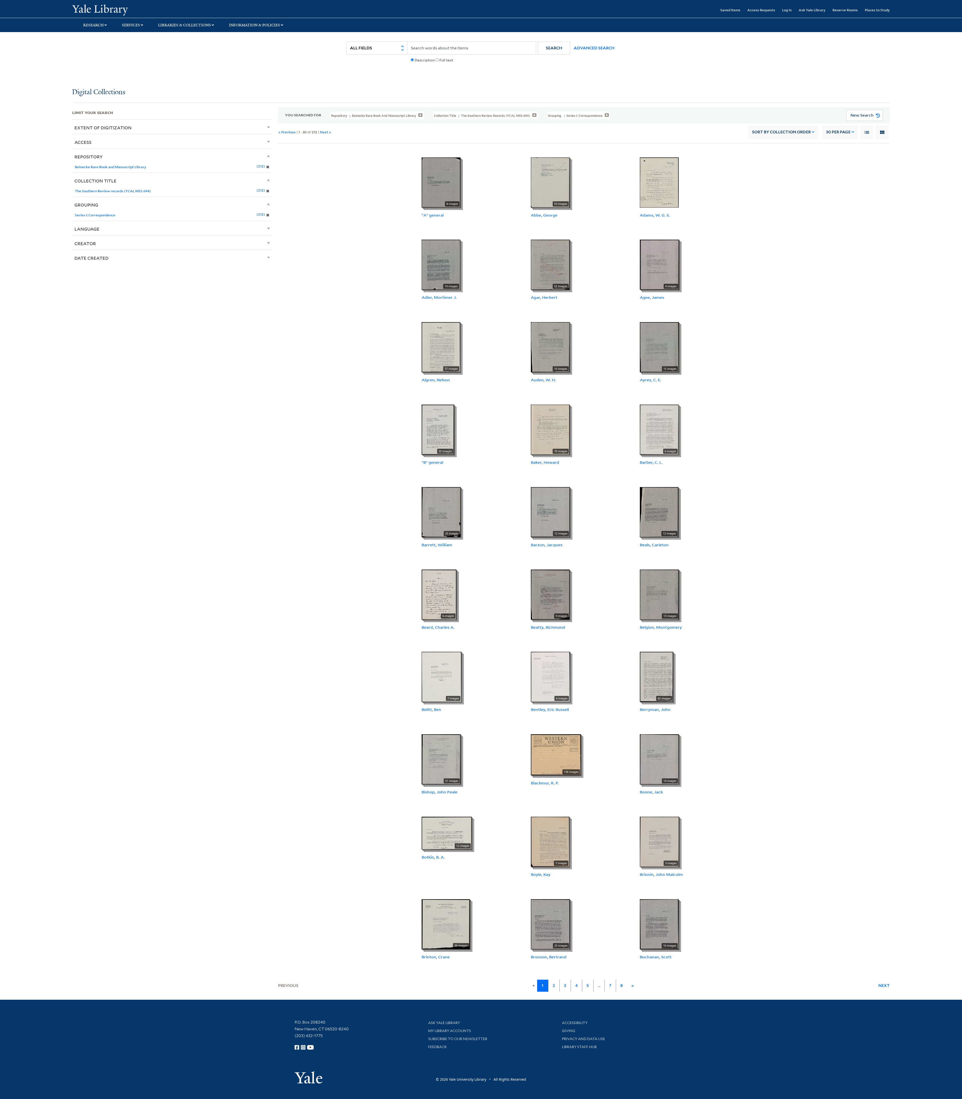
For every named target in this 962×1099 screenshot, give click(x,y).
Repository (88, 157)
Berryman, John (655, 709)
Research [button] (93, 25)
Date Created (91, 258)
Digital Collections (98, 92)
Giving (568, 1031)
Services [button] (131, 25)
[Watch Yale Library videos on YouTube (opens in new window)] (310, 1047)
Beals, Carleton (654, 544)
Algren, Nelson (436, 379)
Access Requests (761, 10)
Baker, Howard (545, 462)
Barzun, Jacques (546, 544)
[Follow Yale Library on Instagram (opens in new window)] (303, 1047)
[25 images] (441, 511)
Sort (781, 132)
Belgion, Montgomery (661, 627)
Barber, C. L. (651, 462)
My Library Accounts (449, 1031)
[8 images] (441, 182)
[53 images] (550, 182)
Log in (787, 10)
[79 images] (550, 429)
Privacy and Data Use (583, 1039)
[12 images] (550, 511)
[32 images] (438, 429)
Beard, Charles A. (438, 627)
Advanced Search (594, 48)
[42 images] (656, 676)
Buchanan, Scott (656, 956)
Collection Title (95, 181)
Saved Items (730, 10)
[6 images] (659, 429)
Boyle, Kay (540, 874)
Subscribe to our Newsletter (457, 1039)
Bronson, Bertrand (548, 956)
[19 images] (441, 264)
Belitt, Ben (431, 709)
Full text (446, 60)
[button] (554, 48)
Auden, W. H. (543, 379)
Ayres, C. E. (650, 379)
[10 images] (550, 346)
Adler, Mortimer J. (439, 297)
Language (86, 229)
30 (838, 132)
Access (82, 142)
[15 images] (659, 346)
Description (425, 60)
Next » (325, 132)
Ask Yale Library (812, 10)
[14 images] (659, 759)
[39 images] (446, 924)
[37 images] (441, 346)
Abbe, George (544, 215)
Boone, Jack (651, 791)
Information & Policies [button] (254, 25)
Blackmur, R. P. (545, 782)
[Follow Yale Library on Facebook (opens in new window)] (297, 1047)
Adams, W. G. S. (655, 215)
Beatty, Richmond (548, 627)
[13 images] (659, 594)
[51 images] (441, 759)
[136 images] (556, 754)
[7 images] (441, 676)
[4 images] (659, 264)
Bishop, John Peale (439, 791)
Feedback (437, 1047)
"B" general (432, 462)
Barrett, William (437, 544)
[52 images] (550, 264)
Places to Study (877, 10)
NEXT (884, 985)
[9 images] (550, 594)
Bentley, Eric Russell (550, 709)
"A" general (433, 215)
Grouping (86, 205)
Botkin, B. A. (433, 857)
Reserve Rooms (845, 10)
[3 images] (659, 841)
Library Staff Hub (579, 1047)
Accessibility (574, 1023)
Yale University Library (133, 9)
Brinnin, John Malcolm (661, 874)
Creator (85, 243)
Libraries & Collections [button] (184, 25)
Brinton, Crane (436, 956)
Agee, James (652, 297)
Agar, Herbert (544, 297)
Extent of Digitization (103, 128)
